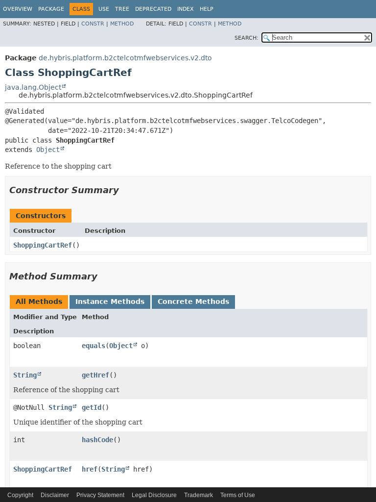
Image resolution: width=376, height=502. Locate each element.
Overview (17, 9)
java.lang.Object (33, 87)
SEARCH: (246, 38)
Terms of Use (237, 495)
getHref (95, 375)
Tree (122, 9)
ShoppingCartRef (42, 245)
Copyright (20, 495)
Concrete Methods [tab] (193, 301)
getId (91, 407)
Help (206, 9)
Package (51, 9)
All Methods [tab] (39, 301)
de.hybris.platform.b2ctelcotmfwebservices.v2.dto (125, 58)
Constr (92, 24)
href (89, 469)
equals (93, 346)
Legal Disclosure (154, 495)
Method (122, 24)
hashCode (97, 440)
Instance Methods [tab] (109, 301)
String (25, 375)
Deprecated (153, 9)
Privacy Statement (100, 495)
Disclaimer (55, 495)
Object (48, 149)
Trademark (198, 495)
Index (185, 9)
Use (103, 9)
